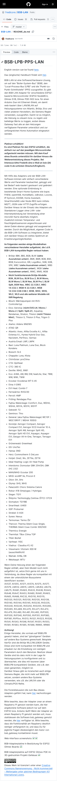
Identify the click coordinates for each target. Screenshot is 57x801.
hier (44, 75)
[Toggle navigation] (4, 4)
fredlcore (10, 12)
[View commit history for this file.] (53, 38)
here (36, 69)
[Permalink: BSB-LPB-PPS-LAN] (2, 62)
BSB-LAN (22, 12)
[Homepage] (28, 4)
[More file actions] (54, 52)
